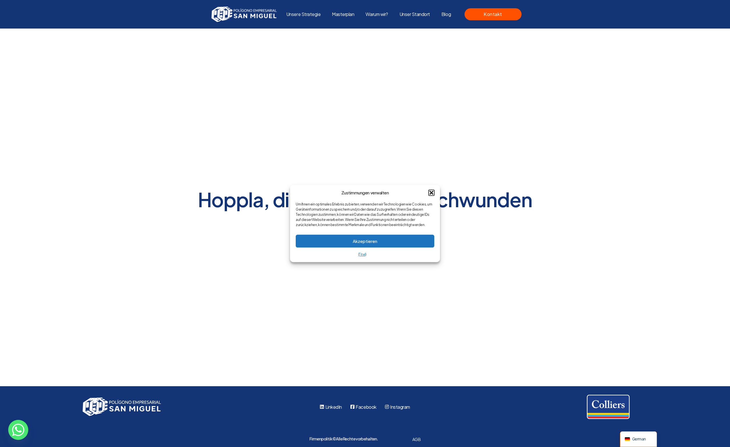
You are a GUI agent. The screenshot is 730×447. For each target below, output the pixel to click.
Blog (446, 14)
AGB (416, 439)
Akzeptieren (365, 241)
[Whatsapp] (18, 430)
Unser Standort (415, 14)
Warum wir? (377, 14)
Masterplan (343, 14)
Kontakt (493, 14)
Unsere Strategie (303, 14)
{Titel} (362, 254)
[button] (431, 193)
